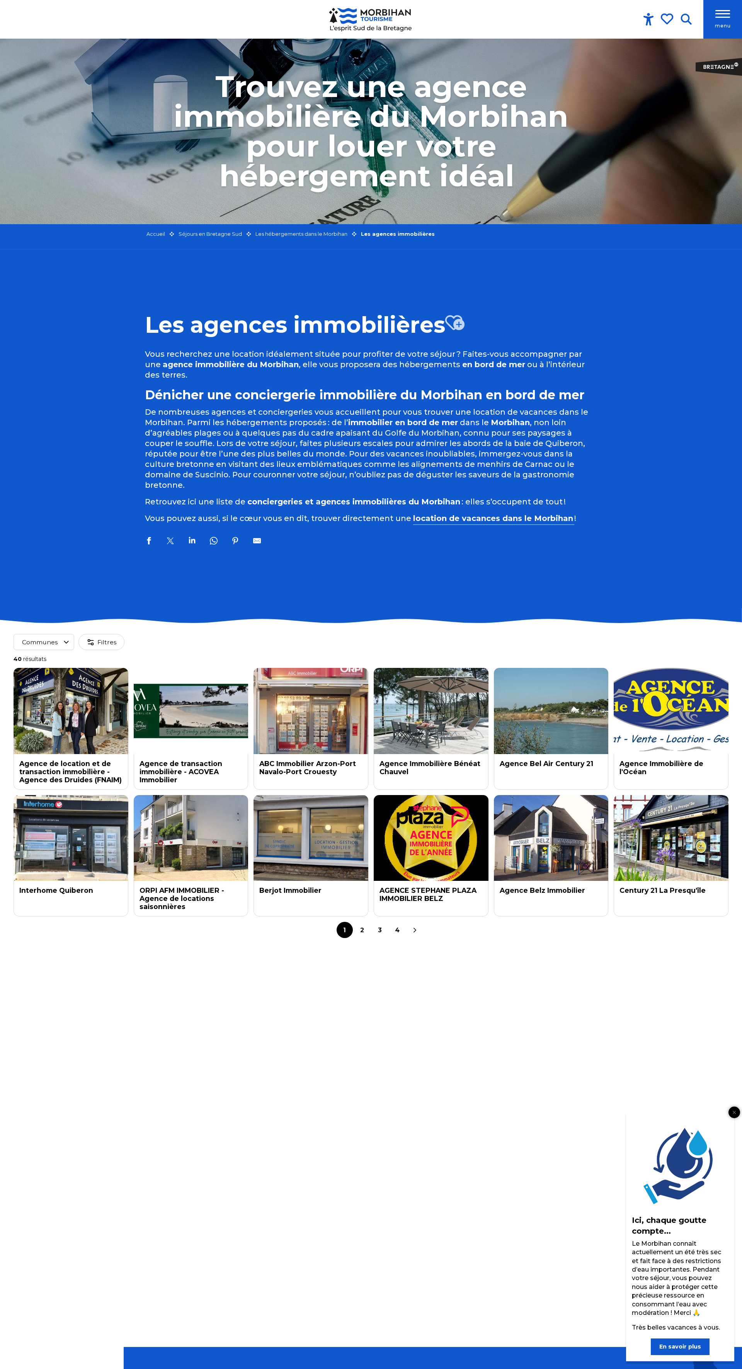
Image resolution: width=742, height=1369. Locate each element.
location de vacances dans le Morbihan (493, 518)
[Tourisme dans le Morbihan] (371, 19)
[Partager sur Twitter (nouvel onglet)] (170, 542)
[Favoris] (667, 19)
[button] (686, 19)
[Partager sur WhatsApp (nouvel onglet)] (214, 542)
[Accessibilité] (648, 19)
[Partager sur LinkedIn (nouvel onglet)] (192, 542)
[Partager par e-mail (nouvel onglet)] (257, 542)
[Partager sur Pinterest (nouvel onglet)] (235, 542)
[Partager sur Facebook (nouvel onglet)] (149, 542)
